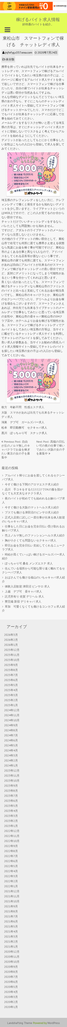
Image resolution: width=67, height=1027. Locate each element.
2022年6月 (11, 861)
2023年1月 (11, 826)
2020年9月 (11, 966)
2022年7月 (11, 856)
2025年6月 (11, 680)
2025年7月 (11, 675)
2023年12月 (11, 770)
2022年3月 (11, 876)
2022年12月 (11, 831)
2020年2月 (11, 1002)
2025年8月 (11, 670)
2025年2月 (11, 700)
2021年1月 (11, 946)
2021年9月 (11, 906)
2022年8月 (11, 851)
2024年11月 (11, 715)
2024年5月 (11, 745)
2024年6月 (11, 740)
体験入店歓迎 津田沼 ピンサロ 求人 (27, 586)
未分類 (10, 59)
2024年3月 (11, 755)
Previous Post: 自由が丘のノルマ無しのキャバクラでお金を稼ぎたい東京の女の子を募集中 (15, 449)
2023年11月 (11, 775)
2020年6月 (11, 982)
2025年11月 (11, 655)
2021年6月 (11, 921)
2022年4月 (11, 871)
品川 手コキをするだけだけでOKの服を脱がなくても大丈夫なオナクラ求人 (32, 491)
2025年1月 (11, 705)
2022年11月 (11, 836)
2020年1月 (11, 1007)
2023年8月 (11, 790)
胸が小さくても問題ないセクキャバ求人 (30, 540)
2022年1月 (11, 886)
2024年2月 (11, 760)
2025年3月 (11, 695)
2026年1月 (11, 645)
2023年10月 (11, 780)
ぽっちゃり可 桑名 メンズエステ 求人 (29, 563)
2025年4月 (11, 690)
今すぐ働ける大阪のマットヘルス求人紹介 (32, 507)
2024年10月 (11, 720)
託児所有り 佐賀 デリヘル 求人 (24, 596)
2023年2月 (11, 821)
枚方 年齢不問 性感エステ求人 (22, 407)
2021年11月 (11, 896)
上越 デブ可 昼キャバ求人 (23, 591)
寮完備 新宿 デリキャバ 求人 (23, 601)
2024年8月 (11, 730)
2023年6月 (11, 800)
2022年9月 (11, 846)
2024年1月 (11, 765)
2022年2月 (11, 881)
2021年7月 (11, 916)
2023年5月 (11, 805)
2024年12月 (11, 710)
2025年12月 (11, 650)
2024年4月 (11, 750)
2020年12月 (11, 951)
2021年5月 (11, 926)
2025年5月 (11, 685)
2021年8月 (11, 911)
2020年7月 (11, 976)
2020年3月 (11, 997)
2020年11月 (11, 956)
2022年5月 (11, 866)
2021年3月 (11, 936)
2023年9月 (11, 785)
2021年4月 (11, 931)
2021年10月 (11, 901)
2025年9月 (11, 665)
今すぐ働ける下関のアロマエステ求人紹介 (32, 484)
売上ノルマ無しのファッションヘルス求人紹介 (35, 535)
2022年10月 (11, 841)
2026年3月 (11, 634)
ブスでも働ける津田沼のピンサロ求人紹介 (32, 512)
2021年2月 (11, 941)
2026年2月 (11, 639)
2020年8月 (11, 971)
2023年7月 (11, 795)
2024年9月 (11, 725)
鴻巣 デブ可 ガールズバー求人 (22, 422)
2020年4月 (11, 992)
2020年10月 (11, 961)
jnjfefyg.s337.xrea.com (18, 52)
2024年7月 (11, 735)
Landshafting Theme (19, 1023)
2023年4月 (11, 811)
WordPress (53, 1023)
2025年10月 (11, 660)
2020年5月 (11, 987)
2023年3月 (11, 816)
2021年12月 (11, 891)
